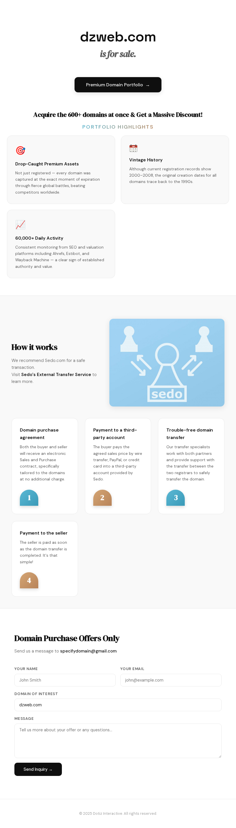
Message (24, 718)
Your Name (26, 668)
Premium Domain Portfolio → (118, 85)
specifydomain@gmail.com (88, 651)
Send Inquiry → (38, 769)
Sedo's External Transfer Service (56, 374)
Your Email (132, 668)
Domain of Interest (36, 693)
